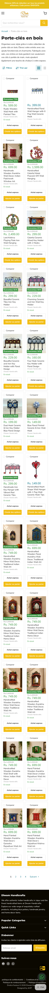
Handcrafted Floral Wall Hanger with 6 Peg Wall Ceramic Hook (36, 112)
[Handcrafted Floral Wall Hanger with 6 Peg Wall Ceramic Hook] (36, 91)
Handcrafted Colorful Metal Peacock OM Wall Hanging (35, 174)
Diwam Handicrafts (11, 117)
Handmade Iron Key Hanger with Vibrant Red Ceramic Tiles (11, 491)
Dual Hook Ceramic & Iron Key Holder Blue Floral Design (12, 428)
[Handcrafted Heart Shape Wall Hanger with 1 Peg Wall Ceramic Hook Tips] (36, 469)
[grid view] (39, 68)
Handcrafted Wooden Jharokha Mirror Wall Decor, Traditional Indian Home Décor (12, 633)
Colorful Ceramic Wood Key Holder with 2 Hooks (35, 240)
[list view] (45, 68)
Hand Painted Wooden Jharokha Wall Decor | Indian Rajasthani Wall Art (36, 772)
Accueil (4, 31)
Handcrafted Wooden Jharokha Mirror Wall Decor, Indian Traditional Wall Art (12, 705)
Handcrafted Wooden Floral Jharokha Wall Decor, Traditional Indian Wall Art (35, 557)
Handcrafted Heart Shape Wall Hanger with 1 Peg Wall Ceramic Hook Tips (36, 490)
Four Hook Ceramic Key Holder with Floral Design (35, 364)
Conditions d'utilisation (35, 979)
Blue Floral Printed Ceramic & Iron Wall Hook (36, 428)
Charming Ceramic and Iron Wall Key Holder (35, 302)
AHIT (30, 988)
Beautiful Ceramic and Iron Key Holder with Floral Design (12, 365)
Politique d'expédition (37, 982)
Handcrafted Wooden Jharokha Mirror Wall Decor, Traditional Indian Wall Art (12, 561)
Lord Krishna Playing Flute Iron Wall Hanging (12, 240)
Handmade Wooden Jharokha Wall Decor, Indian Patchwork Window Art (12, 176)
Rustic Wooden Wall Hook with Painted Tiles (11, 111)
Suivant (33, 876)
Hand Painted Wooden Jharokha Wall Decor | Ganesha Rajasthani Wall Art (13, 841)
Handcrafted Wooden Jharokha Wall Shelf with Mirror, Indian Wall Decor (12, 774)
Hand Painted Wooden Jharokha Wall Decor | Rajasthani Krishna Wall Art (35, 841)
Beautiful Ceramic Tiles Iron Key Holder (11, 302)
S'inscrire (40, 947)
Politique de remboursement (14, 982)
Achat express (13, 125)
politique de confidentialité (12, 979)
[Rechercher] (44, 23)
